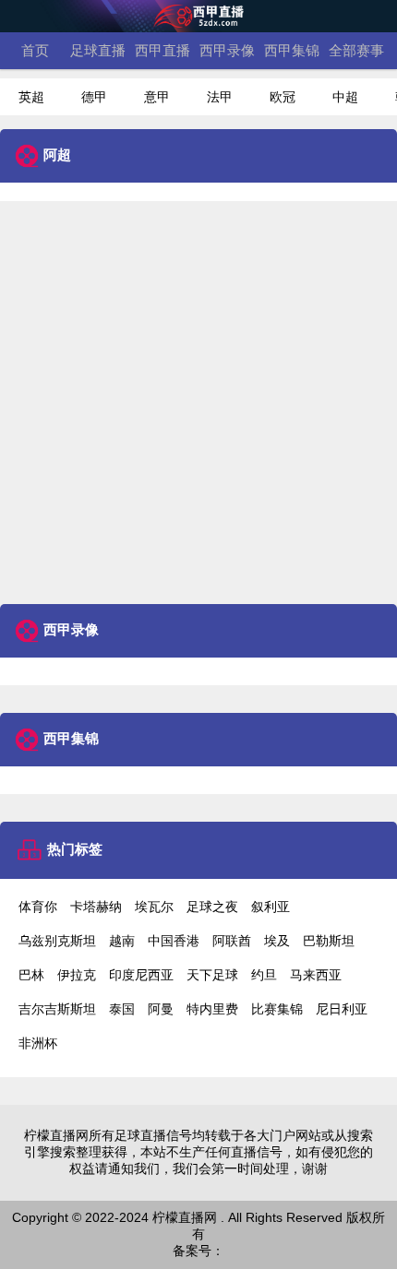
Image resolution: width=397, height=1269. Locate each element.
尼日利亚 (341, 1009)
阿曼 (161, 1009)
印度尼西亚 (141, 974)
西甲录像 (227, 50)
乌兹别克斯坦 (57, 940)
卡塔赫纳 (96, 906)
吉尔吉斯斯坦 (57, 1009)
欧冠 (282, 96)
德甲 (94, 96)
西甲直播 (162, 50)
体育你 (37, 906)
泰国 (122, 1009)
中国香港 (173, 940)
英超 (31, 96)
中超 (345, 96)
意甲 (157, 96)
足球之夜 (212, 906)
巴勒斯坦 (329, 940)
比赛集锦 (277, 1009)
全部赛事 (356, 50)
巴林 (31, 974)
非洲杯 (37, 1043)
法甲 (220, 96)
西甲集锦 (291, 50)
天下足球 (212, 974)
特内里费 (212, 1009)
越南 (122, 940)
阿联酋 (231, 940)
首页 (35, 50)
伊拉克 (76, 974)
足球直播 (98, 50)
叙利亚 (270, 906)
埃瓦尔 (154, 906)
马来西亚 (316, 974)
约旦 (264, 974)
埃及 (277, 940)
